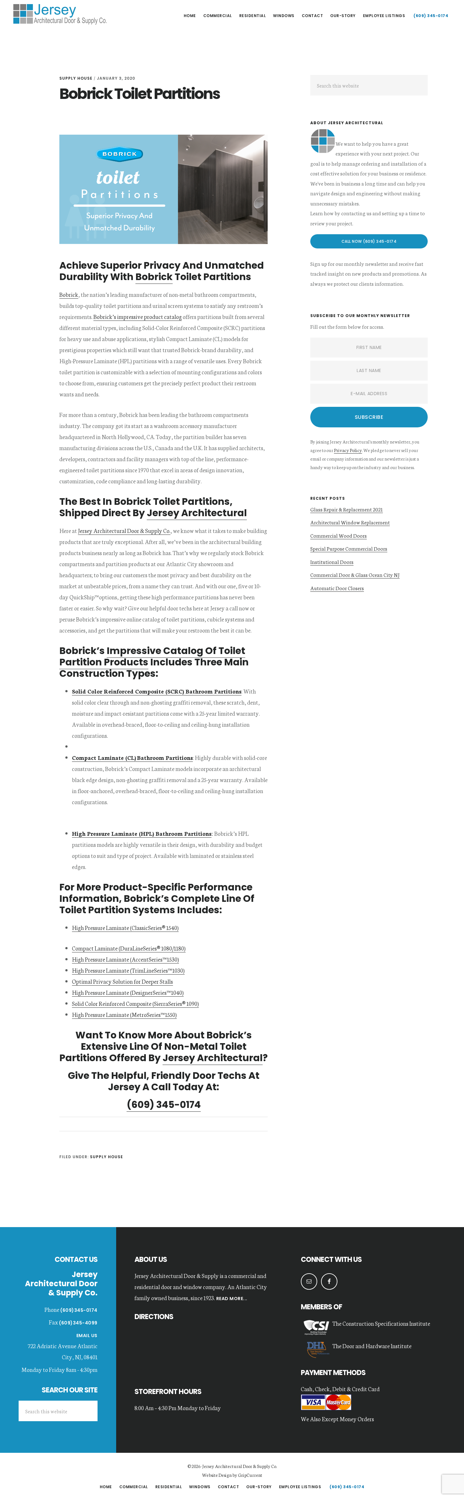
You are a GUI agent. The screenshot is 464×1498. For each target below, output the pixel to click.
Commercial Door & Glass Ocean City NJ (355, 574)
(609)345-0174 (79, 1310)
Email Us (87, 1335)
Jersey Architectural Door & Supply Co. (124, 530)
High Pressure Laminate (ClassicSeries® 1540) (125, 927)
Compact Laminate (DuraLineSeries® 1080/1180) (129, 948)
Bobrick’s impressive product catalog (137, 316)
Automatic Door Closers (337, 587)
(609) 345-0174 (164, 1104)
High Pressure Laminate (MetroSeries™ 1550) (124, 1014)
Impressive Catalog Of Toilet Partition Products (152, 656)
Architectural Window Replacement (350, 522)
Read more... (231, 1298)
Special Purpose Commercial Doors (348, 548)
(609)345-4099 (78, 1323)
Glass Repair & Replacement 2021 (346, 509)
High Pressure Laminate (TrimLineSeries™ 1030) (128, 970)
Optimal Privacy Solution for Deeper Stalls (122, 981)
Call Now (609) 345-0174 (369, 241)
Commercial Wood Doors (338, 535)
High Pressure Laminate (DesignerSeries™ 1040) (128, 992)
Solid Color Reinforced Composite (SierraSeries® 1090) (135, 1003)
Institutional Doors (332, 561)
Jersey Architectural (60, 14)
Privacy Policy (348, 450)
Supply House (75, 78)
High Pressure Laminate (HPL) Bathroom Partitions (141, 833)
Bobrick (154, 277)
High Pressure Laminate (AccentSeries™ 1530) (125, 959)
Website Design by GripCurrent (232, 1475)
